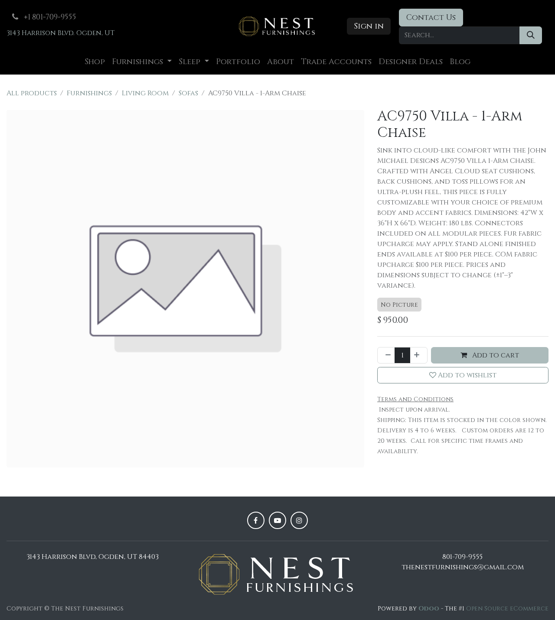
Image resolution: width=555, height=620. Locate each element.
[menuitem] (94, 61)
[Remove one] (386, 355)
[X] (277, 520)
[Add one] (418, 355)
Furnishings (89, 93)
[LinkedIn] (299, 520)
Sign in (369, 26)
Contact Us (431, 17)
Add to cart (494, 355)
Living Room (145, 93)
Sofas (188, 93)
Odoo (429, 608)
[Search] (530, 35)
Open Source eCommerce (507, 608)
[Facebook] (255, 520)
